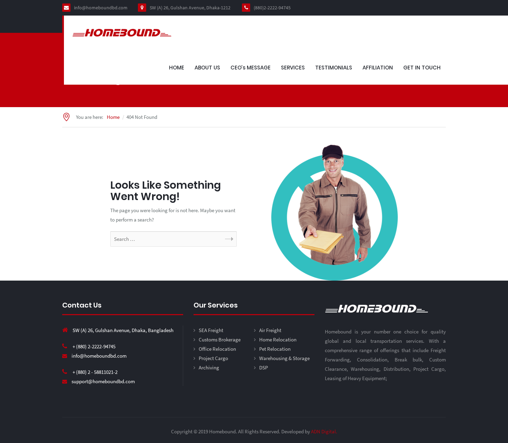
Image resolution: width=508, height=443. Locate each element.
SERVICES (293, 67)
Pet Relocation (275, 349)
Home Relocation (278, 339)
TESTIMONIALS (333, 67)
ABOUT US (207, 67)
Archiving (209, 367)
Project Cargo (213, 358)
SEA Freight (211, 330)
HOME (176, 67)
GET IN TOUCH (422, 67)
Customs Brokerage (220, 339)
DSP (263, 367)
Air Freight (270, 330)
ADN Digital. (324, 431)
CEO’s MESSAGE (251, 67)
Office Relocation (217, 349)
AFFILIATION (378, 67)
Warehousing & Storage (284, 358)
